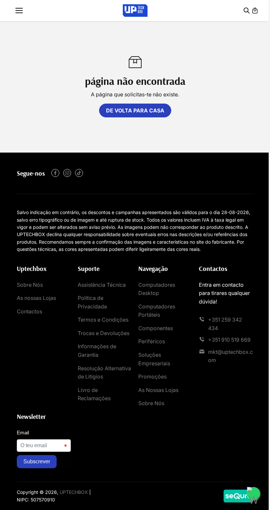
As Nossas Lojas (158, 390)
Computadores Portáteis (156, 310)
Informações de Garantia (97, 350)
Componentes (155, 328)
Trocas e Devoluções (103, 333)
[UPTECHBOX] (135, 10)
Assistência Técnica (102, 284)
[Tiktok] (79, 173)
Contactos (29, 311)
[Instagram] (67, 173)
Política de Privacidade (92, 302)
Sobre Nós (30, 284)
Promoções (152, 376)
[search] (246, 10)
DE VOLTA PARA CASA (135, 110)
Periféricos (151, 341)
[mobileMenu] (19, 10)
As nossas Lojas (36, 298)
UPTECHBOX (74, 492)
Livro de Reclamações (94, 394)
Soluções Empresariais (154, 359)
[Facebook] (55, 173)
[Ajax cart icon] (255, 10)
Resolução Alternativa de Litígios (104, 372)
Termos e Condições (103, 319)
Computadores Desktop (156, 289)
